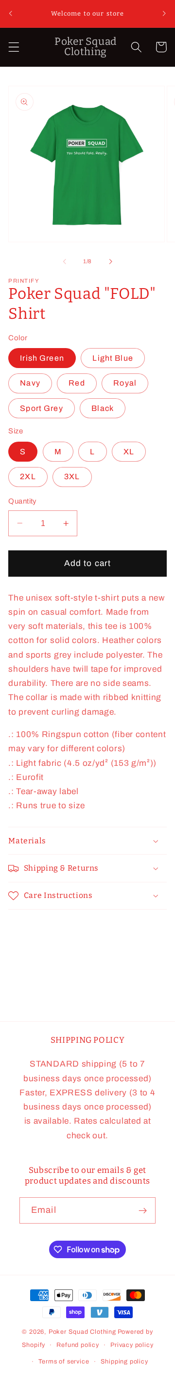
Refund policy (77, 1345)
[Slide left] (64, 261)
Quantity (22, 501)
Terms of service (63, 1361)
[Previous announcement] (10, 13)
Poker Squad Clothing (82, 1331)
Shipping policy (124, 1361)
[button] (13, 47)
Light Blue (112, 358)
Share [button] (32, 930)
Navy (30, 383)
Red (77, 383)
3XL (72, 476)
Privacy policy (131, 1345)
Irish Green (42, 358)
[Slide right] (110, 261)
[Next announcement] (164, 13)
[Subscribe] (142, 1210)
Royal (125, 383)
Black (102, 408)
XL (128, 452)
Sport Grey (41, 408)
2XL (27, 476)
